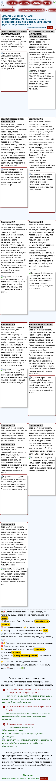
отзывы (16, 652)
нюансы (5, 624)
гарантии (39, 649)
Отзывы (43, 778)
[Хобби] (53, 3)
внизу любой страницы (25, 655)
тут (45, 630)
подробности (42, 621)
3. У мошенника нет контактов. (20, 724)
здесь (50, 27)
